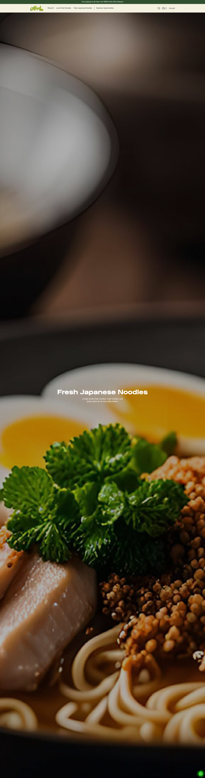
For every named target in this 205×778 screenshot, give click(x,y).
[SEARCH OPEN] (159, 8)
